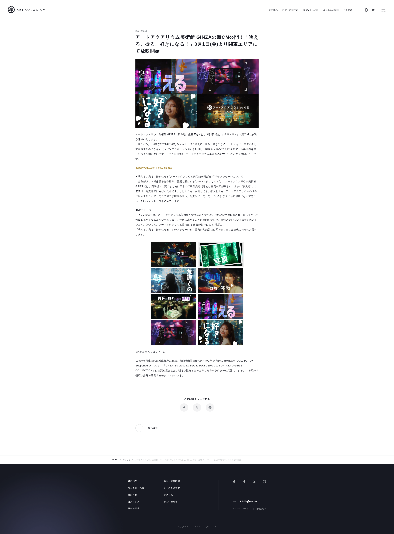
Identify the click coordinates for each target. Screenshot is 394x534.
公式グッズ (133, 501)
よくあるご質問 (331, 10)
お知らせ (132, 494)
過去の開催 (134, 508)
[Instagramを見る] (374, 10)
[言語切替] (366, 10)
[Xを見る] (254, 481)
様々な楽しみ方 (310, 10)
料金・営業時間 (290, 10)
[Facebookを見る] (244, 481)
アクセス (347, 10)
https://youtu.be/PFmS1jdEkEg (153, 167)
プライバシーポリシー (241, 509)
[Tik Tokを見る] (234, 481)
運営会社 (260, 509)
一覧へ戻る (151, 428)
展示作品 (273, 10)
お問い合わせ (171, 501)
